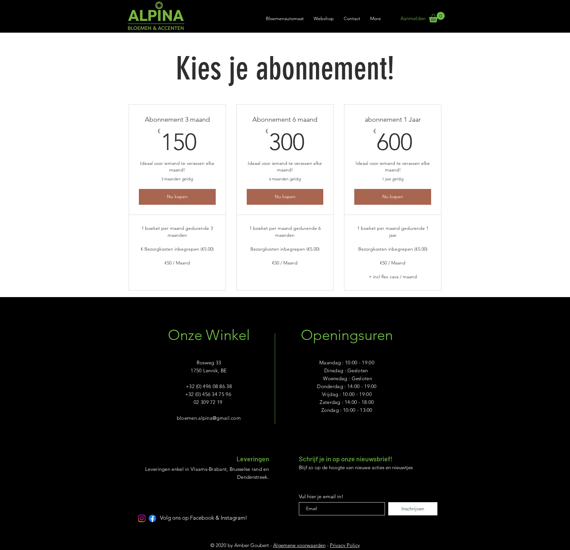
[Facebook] (152, 518)
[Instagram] (142, 518)
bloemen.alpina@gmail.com (209, 418)
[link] (437, 17)
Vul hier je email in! (321, 496)
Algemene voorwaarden (299, 545)
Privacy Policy (345, 545)
